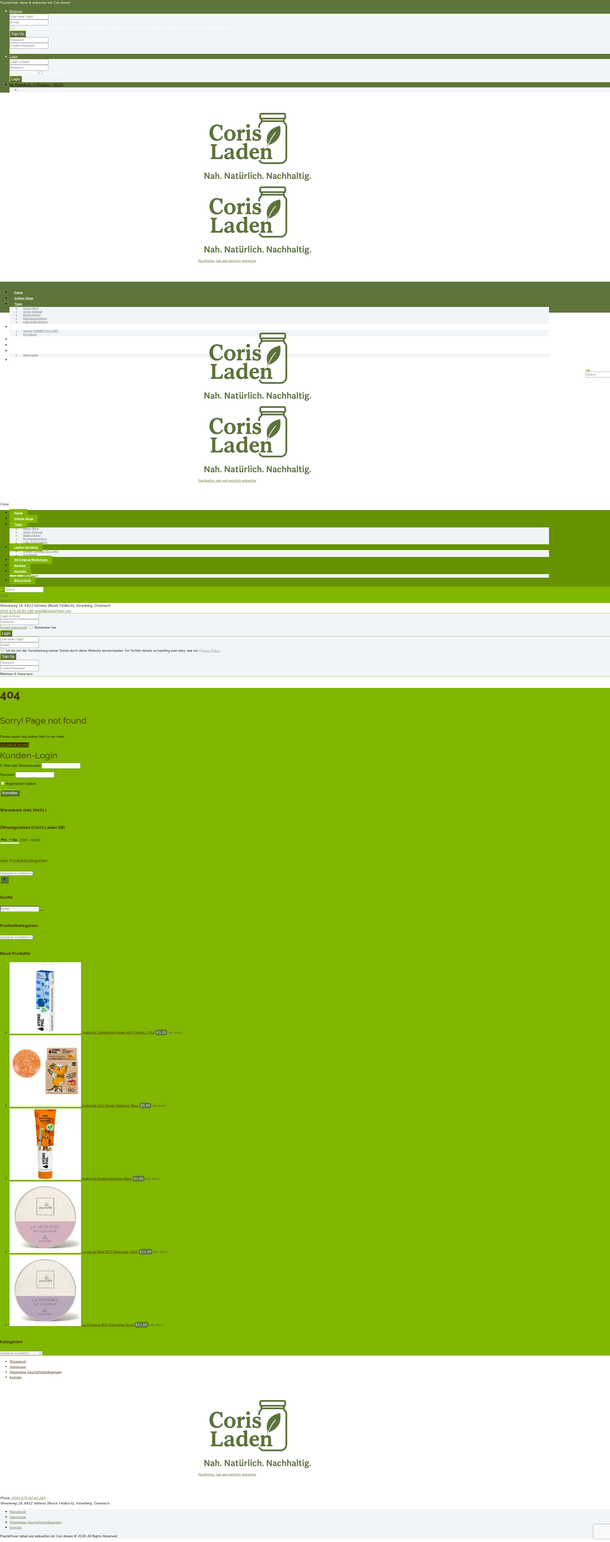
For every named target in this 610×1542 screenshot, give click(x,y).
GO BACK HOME (14, 744)
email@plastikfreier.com (53, 610)
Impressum (30, 355)
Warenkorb (22, 360)
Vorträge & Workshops (31, 339)
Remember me (55, 73)
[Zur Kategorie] (4, 879)
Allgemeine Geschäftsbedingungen (36, 1372)
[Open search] (588, 370)
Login (14, 56)
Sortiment (30, 334)
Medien (20, 345)
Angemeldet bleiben (20, 783)
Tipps (18, 304)
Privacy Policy (218, 27)
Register (16, 11)
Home (18, 292)
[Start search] (2, 590)
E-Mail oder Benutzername (20, 765)
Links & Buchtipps (35, 322)
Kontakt (16, 1377)
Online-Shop (23, 298)
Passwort (7, 774)
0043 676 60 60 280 (17, 610)
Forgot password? (23, 73)
